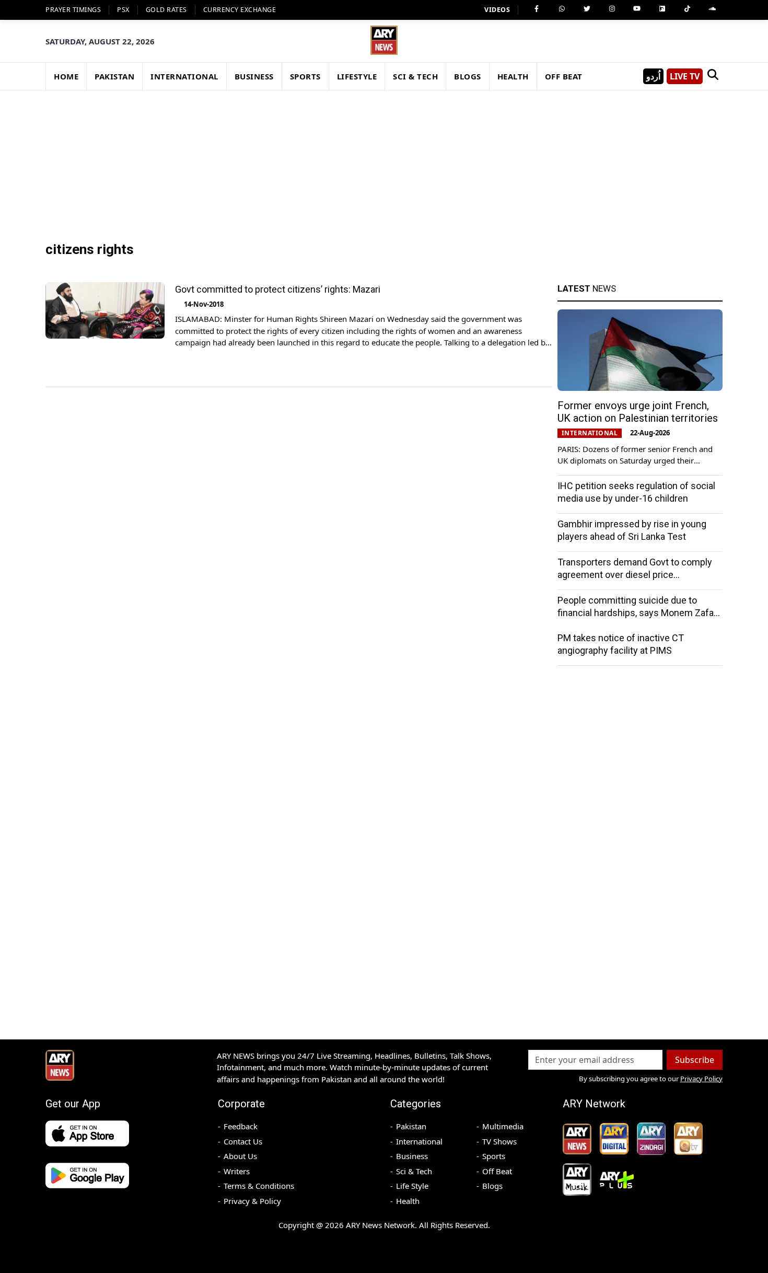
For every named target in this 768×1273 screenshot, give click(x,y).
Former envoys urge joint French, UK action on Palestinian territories (637, 411)
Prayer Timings (73, 9)
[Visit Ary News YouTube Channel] (636, 9)
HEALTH (513, 76)
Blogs (492, 1186)
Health (408, 1201)
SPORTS (305, 76)
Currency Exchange (239, 9)
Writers (237, 1171)
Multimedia (502, 1126)
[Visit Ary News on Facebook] (536, 9)
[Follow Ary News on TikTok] (687, 9)
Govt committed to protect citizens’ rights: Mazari (277, 289)
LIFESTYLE (357, 76)
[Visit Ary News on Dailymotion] (661, 9)
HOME (66, 76)
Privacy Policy (701, 1078)
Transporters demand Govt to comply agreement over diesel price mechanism (634, 575)
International (419, 1141)
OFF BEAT (564, 76)
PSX (123, 9)
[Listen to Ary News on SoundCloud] (712, 9)
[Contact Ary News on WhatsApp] (561, 9)
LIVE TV (685, 76)
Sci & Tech (414, 1171)
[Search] (713, 76)
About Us (240, 1156)
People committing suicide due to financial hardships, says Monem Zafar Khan (637, 613)
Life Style (412, 1186)
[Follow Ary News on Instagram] (611, 9)
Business (412, 1156)
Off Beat (497, 1171)
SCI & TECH (415, 76)
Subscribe (694, 1060)
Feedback (241, 1126)
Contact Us (243, 1141)
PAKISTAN (114, 76)
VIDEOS (497, 9)
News (586, 288)
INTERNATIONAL (184, 76)
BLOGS (467, 76)
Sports (493, 1156)
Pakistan (411, 1126)
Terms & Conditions (259, 1186)
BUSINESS (254, 76)
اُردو (653, 76)
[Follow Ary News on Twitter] (586, 9)
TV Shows (499, 1141)
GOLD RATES (166, 9)
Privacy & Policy (252, 1201)
